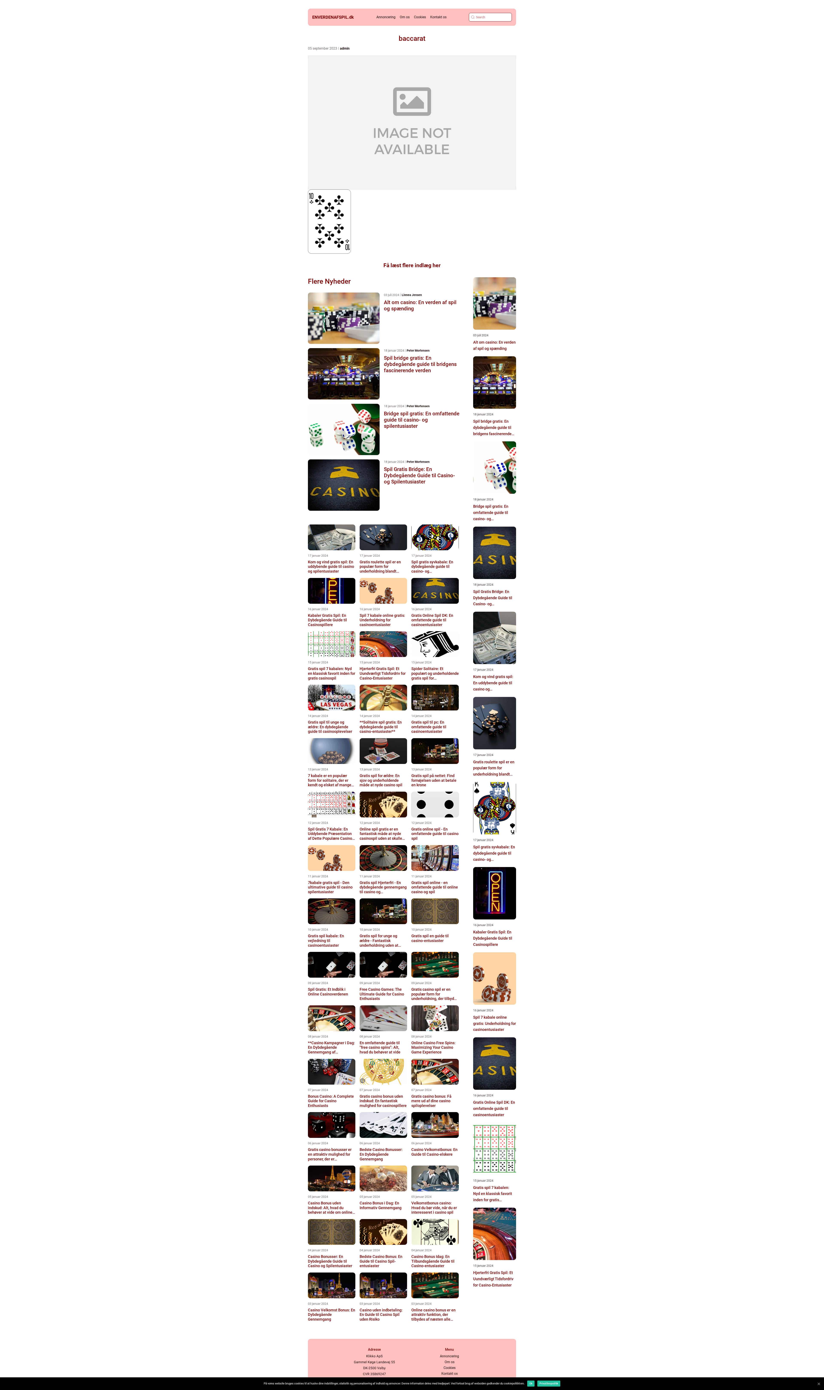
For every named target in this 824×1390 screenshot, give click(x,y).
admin (345, 48)
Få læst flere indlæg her (412, 265)
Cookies (420, 17)
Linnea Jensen (412, 295)
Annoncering (385, 17)
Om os (405, 17)
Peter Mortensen (418, 350)
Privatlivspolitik (548, 1383)
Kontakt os (438, 17)
